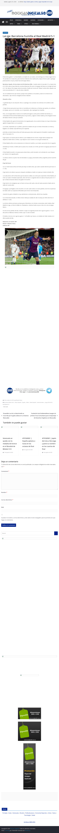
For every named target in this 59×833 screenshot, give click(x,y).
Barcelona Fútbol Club (9, 402)
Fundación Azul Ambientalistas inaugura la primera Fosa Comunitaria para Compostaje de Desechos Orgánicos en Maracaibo (43, 416)
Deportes (5, 32)
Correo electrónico (7, 500)
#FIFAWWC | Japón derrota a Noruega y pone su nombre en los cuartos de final (49, 443)
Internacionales (40, 402)
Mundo (26, 20)
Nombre (4, 492)
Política (27, 813)
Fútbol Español (33, 402)
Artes (11, 23)
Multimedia (35, 23)
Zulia (11, 20)
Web (2, 507)
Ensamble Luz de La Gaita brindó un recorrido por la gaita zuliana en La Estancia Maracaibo (16, 416)
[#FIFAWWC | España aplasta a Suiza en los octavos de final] (29, 427)
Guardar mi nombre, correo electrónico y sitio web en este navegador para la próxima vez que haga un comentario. (28, 519)
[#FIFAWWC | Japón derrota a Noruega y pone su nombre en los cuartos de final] (49, 427)
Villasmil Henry (19, 400)
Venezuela (18, 20)
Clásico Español (18, 402)
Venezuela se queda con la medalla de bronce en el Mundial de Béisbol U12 (10, 443)
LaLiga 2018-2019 (48, 402)
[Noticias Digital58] (3, 22)
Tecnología (27, 815)
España (23, 402)
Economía (41, 20)
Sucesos (32, 20)
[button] (44, 20)
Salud (33, 815)
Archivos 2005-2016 (29, 822)
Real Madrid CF (6, 404)
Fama (18, 23)
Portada (4, 813)
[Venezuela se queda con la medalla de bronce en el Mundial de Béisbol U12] (10, 427)
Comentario (5, 471)
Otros (26, 23)
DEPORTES (50, 20)
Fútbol (27, 402)
